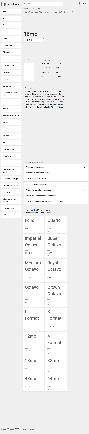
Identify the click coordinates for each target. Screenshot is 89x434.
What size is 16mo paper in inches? (39, 173)
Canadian (6, 72)
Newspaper (7, 136)
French (5, 102)
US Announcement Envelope (9, 200)
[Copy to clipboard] (46, 40)
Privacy (23, 429)
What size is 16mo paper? (35, 167)
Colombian (7, 86)
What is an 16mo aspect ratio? (37, 184)
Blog (4, 11)
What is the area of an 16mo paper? (39, 190)
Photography (7, 192)
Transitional (7, 156)
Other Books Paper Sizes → (38, 210)
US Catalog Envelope (10, 208)
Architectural (7, 45)
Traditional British (9, 149)
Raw (4, 142)
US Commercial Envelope (8, 170)
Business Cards (8, 65)
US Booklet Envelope (10, 185)
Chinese (6, 79)
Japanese (6, 122)
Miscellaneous (8, 129)
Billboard (6, 52)
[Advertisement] (65, 36)
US (4, 163)
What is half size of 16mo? (36, 178)
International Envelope (11, 115)
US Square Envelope (10, 215)
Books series (58, 104)
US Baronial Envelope (10, 179)
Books (5, 59)
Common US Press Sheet (10, 94)
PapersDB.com (7, 429)
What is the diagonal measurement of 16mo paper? (45, 201)
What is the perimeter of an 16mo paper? (41, 195)
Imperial (6, 109)
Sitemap (30, 429)
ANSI (5, 38)
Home (26, 9)
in (84, 3)
